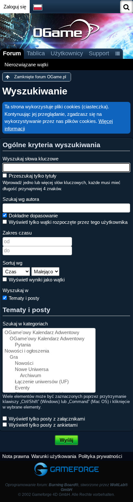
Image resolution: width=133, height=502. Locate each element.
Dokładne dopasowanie (32, 215)
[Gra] (49, 357)
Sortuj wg (12, 263)
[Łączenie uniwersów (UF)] (49, 382)
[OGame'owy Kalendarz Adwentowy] (49, 333)
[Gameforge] (66, 464)
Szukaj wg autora (21, 199)
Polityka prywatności (100, 456)
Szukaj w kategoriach (25, 323)
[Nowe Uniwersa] (49, 369)
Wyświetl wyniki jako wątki (36, 279)
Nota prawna (15, 456)
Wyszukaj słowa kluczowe (30, 158)
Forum (12, 53)
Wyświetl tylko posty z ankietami (42, 425)
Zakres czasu (17, 232)
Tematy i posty (23, 298)
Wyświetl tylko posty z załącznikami (46, 418)
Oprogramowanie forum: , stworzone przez (66, 487)
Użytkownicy (67, 53)
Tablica (36, 53)
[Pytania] (49, 345)
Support (99, 53)
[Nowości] (49, 363)
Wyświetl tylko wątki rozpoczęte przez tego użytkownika (67, 222)
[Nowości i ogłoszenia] (49, 351)
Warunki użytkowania (53, 456)
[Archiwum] (49, 376)
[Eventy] (49, 388)
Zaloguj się (15, 6)
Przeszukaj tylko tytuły (31, 176)
